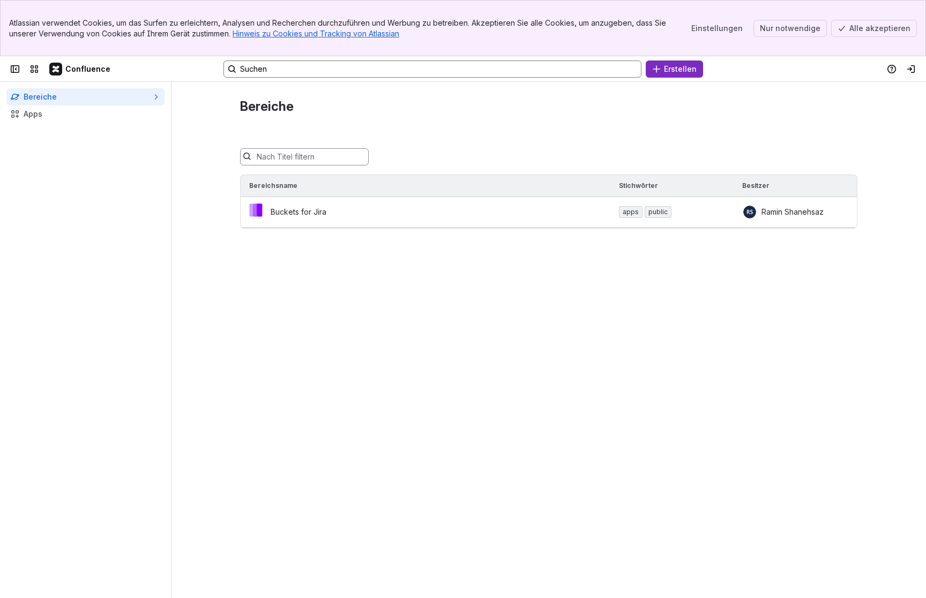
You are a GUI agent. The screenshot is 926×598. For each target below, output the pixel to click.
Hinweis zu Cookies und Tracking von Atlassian (316, 33)
